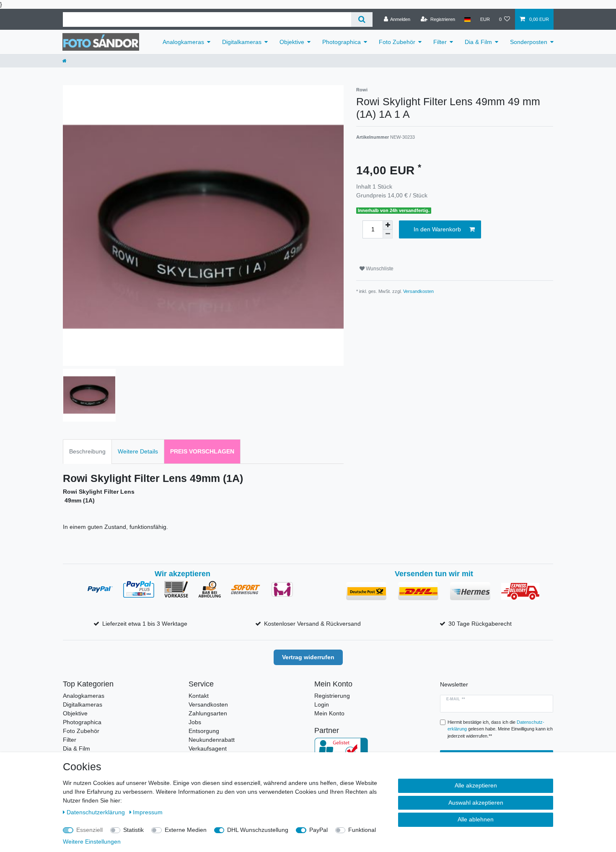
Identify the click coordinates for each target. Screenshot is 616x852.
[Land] (467, 19)
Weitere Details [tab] (138, 451)
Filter (440, 42)
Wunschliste (379, 269)
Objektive (292, 42)
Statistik (133, 829)
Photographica (341, 42)
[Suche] (362, 19)
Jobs (195, 722)
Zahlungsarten (208, 713)
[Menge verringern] (388, 234)
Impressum (148, 812)
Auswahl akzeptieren (475, 802)
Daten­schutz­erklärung (97, 812)
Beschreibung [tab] (87, 451)
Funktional (362, 829)
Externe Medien (186, 829)
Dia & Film (478, 42)
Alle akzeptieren (476, 785)
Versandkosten (418, 291)
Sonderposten (528, 42)
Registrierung (332, 695)
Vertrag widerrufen (308, 657)
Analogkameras (183, 42)
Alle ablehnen (476, 819)
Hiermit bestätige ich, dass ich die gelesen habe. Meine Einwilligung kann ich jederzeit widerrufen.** (500, 729)
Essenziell (89, 829)
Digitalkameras (241, 42)
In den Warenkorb (437, 229)
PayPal (318, 829)
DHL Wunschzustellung (257, 829)
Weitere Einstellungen (92, 841)
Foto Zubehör (397, 42)
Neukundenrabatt (212, 739)
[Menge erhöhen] (388, 225)
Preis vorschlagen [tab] (202, 451)
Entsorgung (204, 731)
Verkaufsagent (208, 748)
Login (321, 704)
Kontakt (199, 695)
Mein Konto (329, 713)
